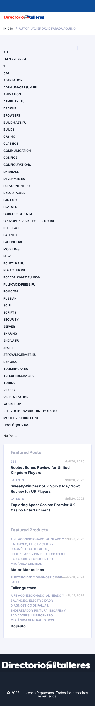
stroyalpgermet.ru (19, 354)
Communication (17, 150)
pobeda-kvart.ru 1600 (21, 277)
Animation (12, 94)
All (6, 52)
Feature (10, 207)
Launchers (12, 242)
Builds (8, 129)
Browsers (11, 115)
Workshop (12, 404)
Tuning (9, 383)
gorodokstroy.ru (18, 214)
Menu (86, 17)
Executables (14, 193)
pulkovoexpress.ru (19, 284)
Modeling (11, 249)
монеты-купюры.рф (20, 418)
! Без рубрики (14, 59)
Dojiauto (18, 626)
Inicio (8, 28)
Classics (10, 143)
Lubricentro (42, 559)
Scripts (9, 312)
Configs (10, 157)
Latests (10, 235)
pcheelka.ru (13, 263)
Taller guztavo (23, 588)
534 (6, 73)
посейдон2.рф (16, 425)
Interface (11, 228)
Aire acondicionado (27, 539)
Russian (10, 298)
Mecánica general (26, 564)
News (7, 256)
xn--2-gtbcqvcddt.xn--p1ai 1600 (30, 411)
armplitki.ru (14, 101)
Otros (49, 620)
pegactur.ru (14, 270)
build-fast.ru (15, 122)
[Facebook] (33, 680)
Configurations (17, 164)
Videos (9, 390)
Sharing (10, 333)
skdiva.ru (11, 340)
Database (11, 172)
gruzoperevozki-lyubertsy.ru (28, 221)
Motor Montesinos (27, 569)
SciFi (7, 305)
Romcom (10, 291)
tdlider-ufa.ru (15, 369)
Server (9, 326)
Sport (8, 348)
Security (11, 319)
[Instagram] (62, 680)
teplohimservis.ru (19, 376)
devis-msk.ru (14, 179)
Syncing (10, 362)
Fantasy (10, 200)
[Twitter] (47, 680)
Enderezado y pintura (29, 554)
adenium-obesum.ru (20, 87)
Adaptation (13, 80)
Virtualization (16, 397)
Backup (9, 108)
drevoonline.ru (16, 186)
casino (9, 136)
